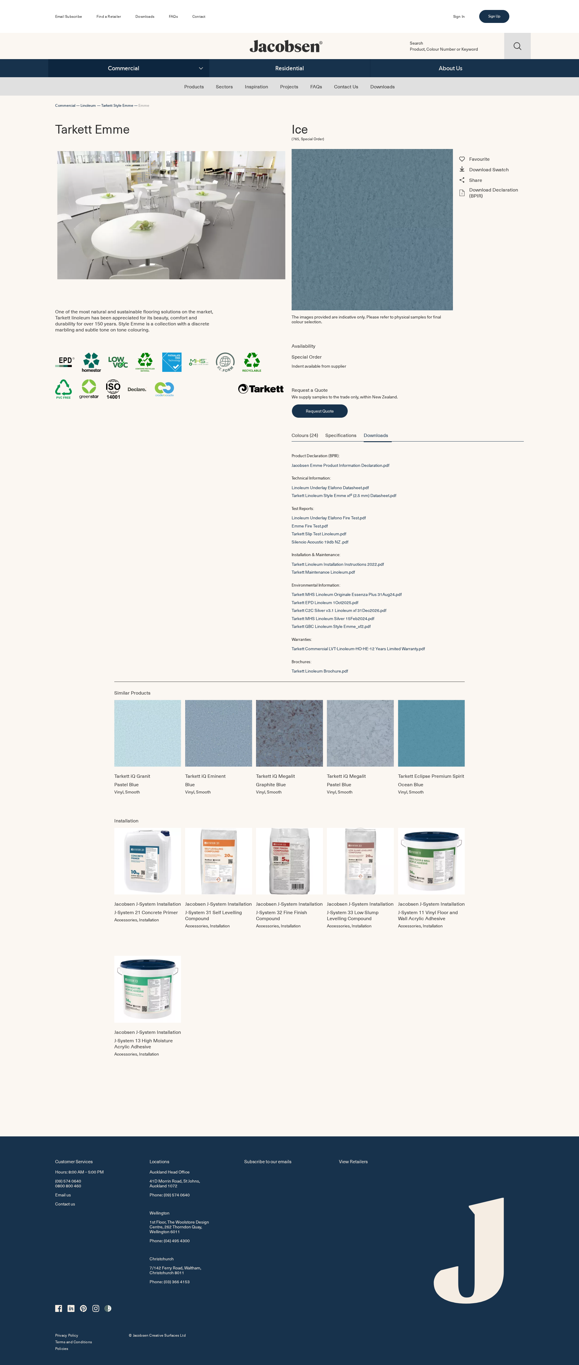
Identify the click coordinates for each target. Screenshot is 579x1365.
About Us (450, 68)
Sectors (224, 86)
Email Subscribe (68, 16)
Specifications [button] (340, 435)
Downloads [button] (376, 435)
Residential (289, 68)
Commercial (123, 68)
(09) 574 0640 (68, 1181)
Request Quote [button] (320, 411)
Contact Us (346, 86)
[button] (490, 170)
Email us (63, 1195)
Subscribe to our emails (267, 1161)
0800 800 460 (68, 1186)
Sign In (459, 16)
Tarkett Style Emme (117, 105)
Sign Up (494, 16)
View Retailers (353, 1161)
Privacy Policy (66, 1335)
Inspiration (256, 86)
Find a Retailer (108, 16)
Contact (198, 16)
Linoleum (88, 105)
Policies (61, 1348)
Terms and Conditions (73, 1341)
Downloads (144, 16)
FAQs (173, 16)
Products (194, 86)
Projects (289, 86)
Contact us (65, 1204)
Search (416, 43)
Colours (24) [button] (305, 435)
